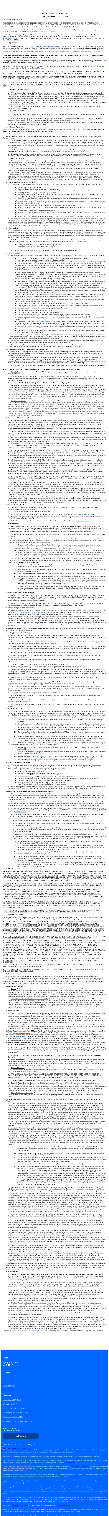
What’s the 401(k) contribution (16, 1413)
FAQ (4, 1377)
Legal (4, 1448)
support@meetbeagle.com (43, 321)
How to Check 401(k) (14, 1408)
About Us (6, 1381)
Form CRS (15, 1505)
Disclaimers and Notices (52, 46)
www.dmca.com (20, 812)
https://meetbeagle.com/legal (63, 1505)
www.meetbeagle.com (12, 38)
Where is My (10, 1404)
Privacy (9, 1448)
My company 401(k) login (12, 1400)
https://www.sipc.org (71, 1462)
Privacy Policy (34, 46)
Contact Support (9, 1386)
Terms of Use (75, 1466)
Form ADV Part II (23, 1505)
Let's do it (21, 1436)
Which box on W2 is (13, 1417)
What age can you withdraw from (18, 1421)
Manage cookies (16, 1448)
